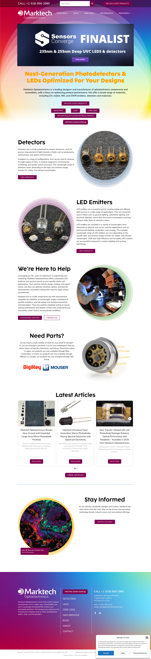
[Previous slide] (21, 418)
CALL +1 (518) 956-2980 (109, 591)
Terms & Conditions (80, 655)
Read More (36, 461)
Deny (123, 653)
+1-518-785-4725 (105, 605)
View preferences (140, 653)
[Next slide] (129, 418)
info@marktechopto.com (111, 607)
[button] (147, 638)
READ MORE (80, 59)
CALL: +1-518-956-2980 (34, 3)
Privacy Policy (68, 655)
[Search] (92, 3)
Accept (106, 653)
